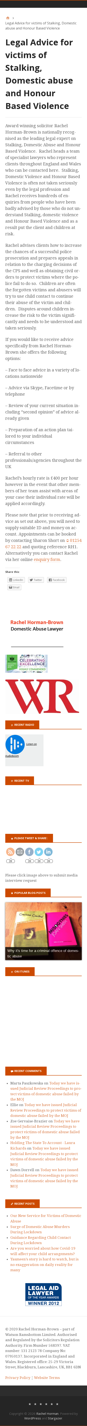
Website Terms (47, 1378)
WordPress (32, 1418)
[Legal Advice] (46, 1403)
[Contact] (51, 1403)
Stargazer (55, 1418)
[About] (29, 1403)
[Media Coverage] (35, 1403)
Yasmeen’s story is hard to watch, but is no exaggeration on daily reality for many (44, 1264)
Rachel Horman (47, 1413)
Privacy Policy (17, 1378)
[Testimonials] (40, 1403)
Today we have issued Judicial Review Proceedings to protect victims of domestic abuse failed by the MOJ (45, 1110)
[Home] (7, 18)
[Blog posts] (57, 1403)
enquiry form (47, 559)
